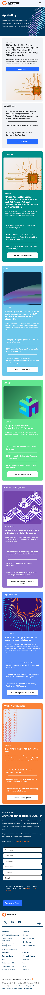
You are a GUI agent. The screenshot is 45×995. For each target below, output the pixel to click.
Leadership (26, 959)
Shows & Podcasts (8, 966)
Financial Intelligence (9, 949)
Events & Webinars (8, 970)
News (24, 966)
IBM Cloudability (28, 938)
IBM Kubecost (27, 942)
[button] (40, 3)
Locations (25, 970)
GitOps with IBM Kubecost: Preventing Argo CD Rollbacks (19, 426)
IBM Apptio (26, 935)
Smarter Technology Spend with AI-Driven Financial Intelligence (21, 638)
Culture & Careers (28, 956)
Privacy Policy (14, 986)
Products (25, 932)
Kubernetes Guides (8, 963)
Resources (5, 952)
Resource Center (8, 956)
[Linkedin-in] (12, 922)
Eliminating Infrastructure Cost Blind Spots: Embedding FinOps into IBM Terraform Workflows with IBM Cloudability (22, 315)
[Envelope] (19, 922)
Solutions (5, 932)
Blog (3, 959)
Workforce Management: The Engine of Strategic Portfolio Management (22, 531)
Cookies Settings (24, 986)
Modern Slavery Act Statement (22, 989)
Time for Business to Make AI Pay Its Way (21, 749)
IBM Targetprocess (28, 945)
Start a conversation (22, 841)
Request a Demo (12, 903)
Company (25, 952)
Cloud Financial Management (7, 939)
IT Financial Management (10, 935)
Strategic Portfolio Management (8, 945)
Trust (24, 963)
